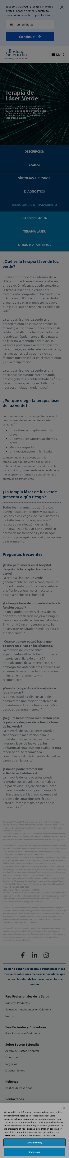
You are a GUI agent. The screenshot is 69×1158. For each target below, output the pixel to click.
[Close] (64, 1108)
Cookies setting (34, 1142)
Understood (34, 1152)
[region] (34, 1130)
